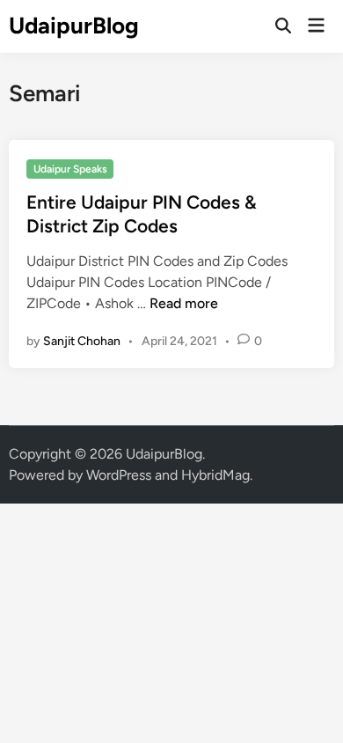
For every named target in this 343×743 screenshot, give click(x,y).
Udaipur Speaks (70, 169)
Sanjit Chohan (81, 341)
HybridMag (215, 475)
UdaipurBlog (74, 25)
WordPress (118, 475)
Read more (184, 303)
